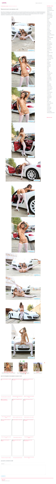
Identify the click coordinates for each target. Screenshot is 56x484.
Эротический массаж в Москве (50, 11)
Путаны (48, 21)
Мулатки (48, 29)
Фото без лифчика (50, 15)
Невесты (48, 90)
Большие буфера (49, 55)
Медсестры (48, 66)
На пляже (48, 25)
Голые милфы (49, 107)
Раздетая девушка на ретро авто (17, 437)
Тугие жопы (49, 74)
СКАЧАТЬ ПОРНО (50, 37)
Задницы (48, 18)
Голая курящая (49, 111)
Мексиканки (49, 59)
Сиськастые (49, 41)
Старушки (48, 75)
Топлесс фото (49, 33)
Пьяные (48, 36)
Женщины (48, 48)
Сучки (48, 60)
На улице (48, 71)
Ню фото (48, 63)
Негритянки (49, 62)
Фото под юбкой (49, 17)
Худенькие (48, 32)
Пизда (48, 67)
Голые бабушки (49, 47)
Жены (48, 70)
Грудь (48, 19)
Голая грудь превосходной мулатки (17, 457)
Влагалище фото (49, 44)
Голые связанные (49, 92)
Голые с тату (49, 93)
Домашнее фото (49, 14)
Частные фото (49, 78)
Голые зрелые (49, 77)
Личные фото (49, 85)
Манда (48, 51)
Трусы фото (49, 22)
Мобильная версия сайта (51, 112)
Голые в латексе (49, 86)
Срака (48, 100)
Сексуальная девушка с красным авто (6, 396)
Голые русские (49, 89)
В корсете (48, 105)
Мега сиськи (49, 101)
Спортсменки (49, 30)
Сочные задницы (49, 56)
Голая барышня (49, 7)
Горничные (49, 45)
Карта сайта (3, 479)
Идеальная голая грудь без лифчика (6, 457)
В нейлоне (48, 104)
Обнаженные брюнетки (50, 34)
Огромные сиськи (50, 52)
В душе (48, 81)
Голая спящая (49, 108)
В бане (48, 40)
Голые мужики (49, 96)
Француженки (49, 97)
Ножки (48, 82)
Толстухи (48, 26)
